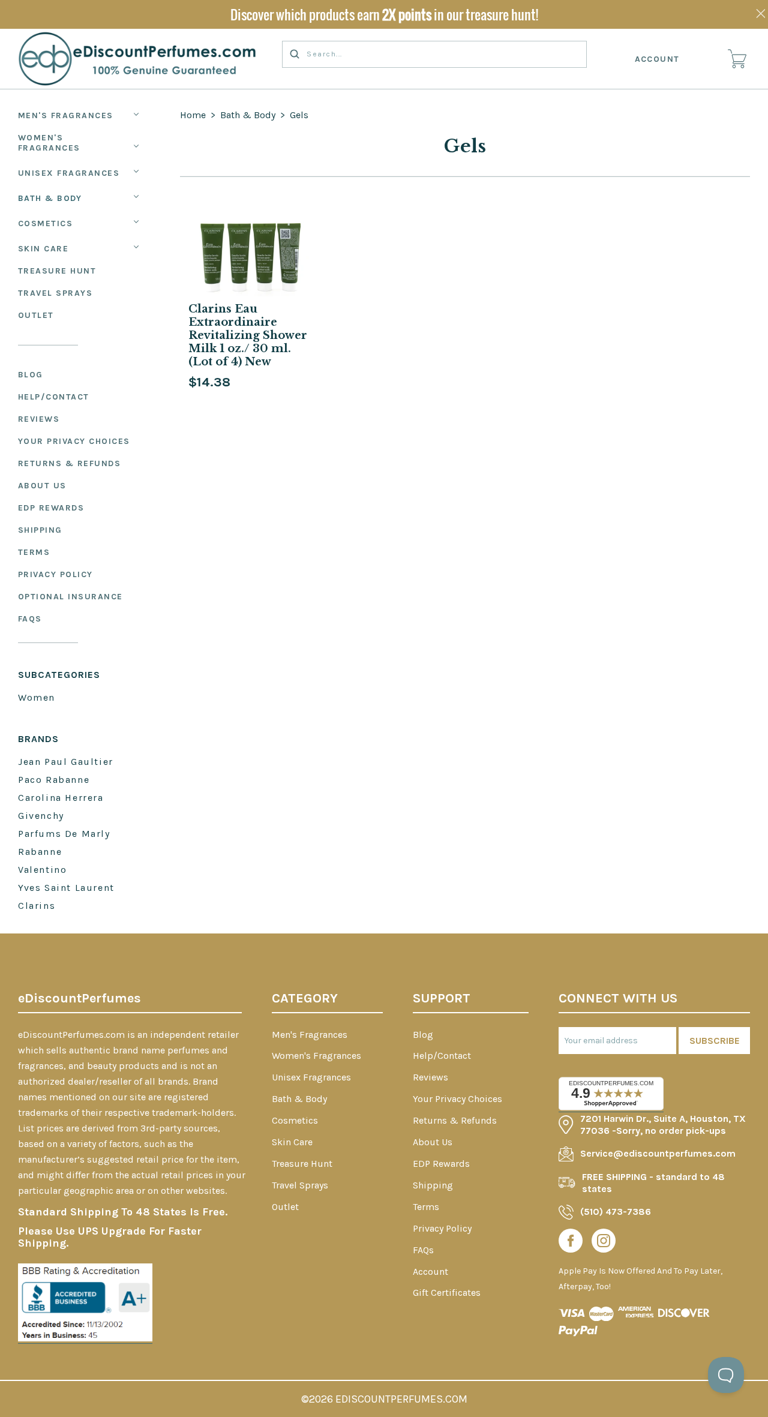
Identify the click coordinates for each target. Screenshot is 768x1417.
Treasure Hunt (57, 271)
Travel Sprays (55, 293)
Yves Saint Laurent (66, 887)
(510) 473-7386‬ (615, 1211)
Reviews (39, 419)
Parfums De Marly (64, 833)
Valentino (42, 869)
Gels (299, 115)
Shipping (40, 530)
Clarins (36, 905)
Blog (30, 375)
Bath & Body (50, 198)
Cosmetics (45, 223)
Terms (34, 552)
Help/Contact (53, 397)
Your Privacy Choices (74, 441)
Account (657, 59)
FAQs (30, 619)
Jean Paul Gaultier (65, 761)
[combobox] (434, 54)
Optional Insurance (70, 597)
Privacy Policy (55, 574)
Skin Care (43, 249)
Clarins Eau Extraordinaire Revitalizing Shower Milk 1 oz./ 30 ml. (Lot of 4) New (247, 335)
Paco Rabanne (53, 779)
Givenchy (41, 815)
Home (193, 115)
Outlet (36, 315)
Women (36, 697)
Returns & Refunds (69, 463)
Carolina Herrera (61, 797)
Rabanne (40, 851)
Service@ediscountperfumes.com (658, 1153)
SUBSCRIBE (714, 1040)
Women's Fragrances (49, 143)
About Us (42, 486)
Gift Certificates (447, 1292)
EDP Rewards (51, 508)
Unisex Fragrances (69, 173)
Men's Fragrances (65, 115)
